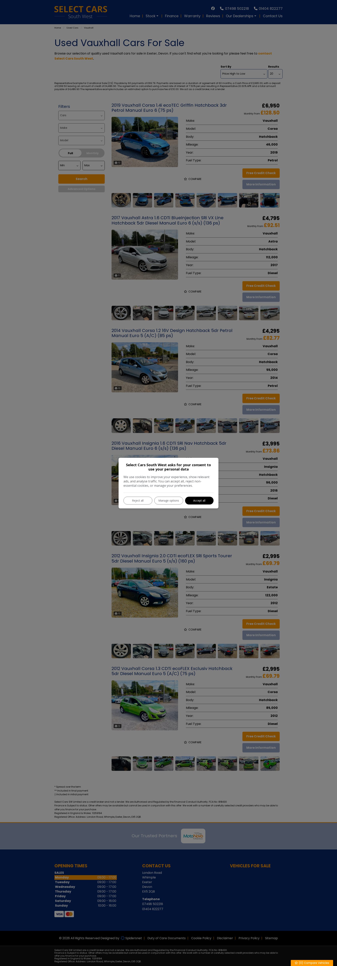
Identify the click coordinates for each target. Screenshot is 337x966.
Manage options (168, 500)
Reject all (138, 500)
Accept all (199, 500)
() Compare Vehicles (313, 963)
